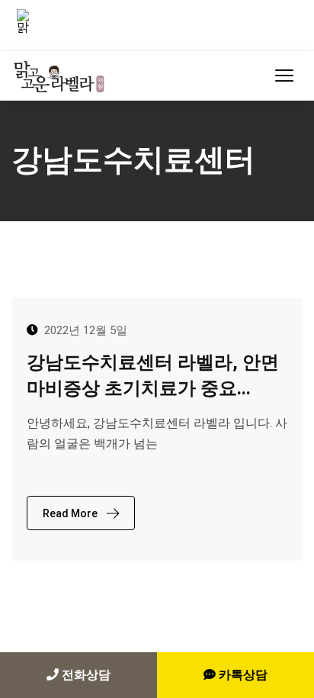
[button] (284, 76)
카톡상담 (242, 674)
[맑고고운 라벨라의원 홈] (62, 75)
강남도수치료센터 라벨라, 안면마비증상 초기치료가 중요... (153, 375)
